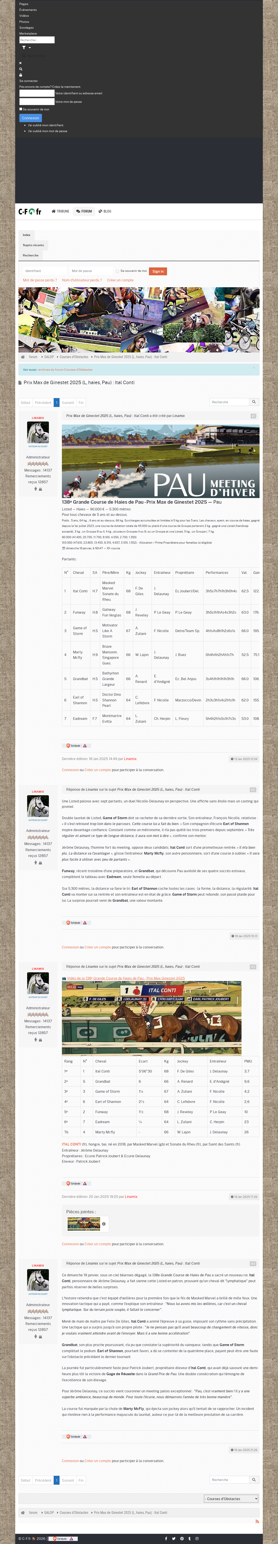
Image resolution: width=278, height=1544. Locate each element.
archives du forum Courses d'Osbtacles (65, 369)
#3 (253, 967)
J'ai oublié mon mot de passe (47, 131)
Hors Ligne (38, 450)
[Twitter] (174, 1538)
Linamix (38, 418)
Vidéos (24, 15)
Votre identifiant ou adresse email (78, 93)
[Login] (20, 75)
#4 (253, 1263)
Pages (23, 4)
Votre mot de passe (68, 101)
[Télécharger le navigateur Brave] (63, 1538)
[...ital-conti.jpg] (84, 1222)
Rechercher (36, 55)
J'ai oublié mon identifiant (45, 125)
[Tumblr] (190, 1538)
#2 (253, 789)
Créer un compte (120, 279)
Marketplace (28, 33)
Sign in (158, 271)
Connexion (30, 117)
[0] (161, 460)
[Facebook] (166, 1538)
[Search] (21, 69)
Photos (24, 21)
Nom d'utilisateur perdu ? (82, 279)
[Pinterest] (182, 1538)
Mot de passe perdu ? (40, 279)
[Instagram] (197, 1538)
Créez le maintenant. (66, 86)
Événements (28, 9)
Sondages (26, 27)
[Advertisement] (139, 169)
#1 (253, 416)
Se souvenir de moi (36, 109)
